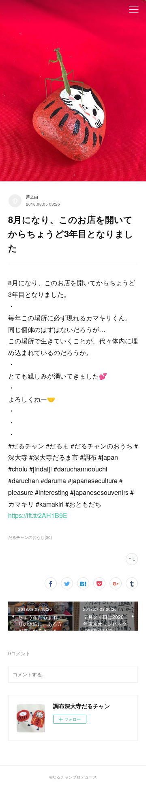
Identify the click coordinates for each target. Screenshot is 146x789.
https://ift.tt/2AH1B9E (37, 515)
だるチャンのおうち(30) (30, 537)
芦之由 (32, 197)
